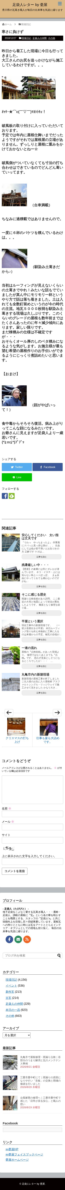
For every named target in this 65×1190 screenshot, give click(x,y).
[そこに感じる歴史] (11, 602)
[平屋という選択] (11, 629)
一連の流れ (29, 648)
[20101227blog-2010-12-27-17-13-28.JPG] (14, 405)
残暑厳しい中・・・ (35, 565)
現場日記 (26, 38)
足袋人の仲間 (39, 38)
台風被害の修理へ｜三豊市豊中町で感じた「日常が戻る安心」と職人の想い (40, 1101)
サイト (6, 834)
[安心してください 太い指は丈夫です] (11, 543)
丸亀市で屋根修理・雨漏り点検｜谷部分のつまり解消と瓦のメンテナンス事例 (40, 1060)
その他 (51, 38)
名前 (6, 808)
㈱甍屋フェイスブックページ (24, 1154)
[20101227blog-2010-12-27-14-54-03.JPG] (14, 205)
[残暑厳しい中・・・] (11, 572)
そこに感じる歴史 (34, 594)
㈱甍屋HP (12, 1149)
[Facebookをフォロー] (5, 496)
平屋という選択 (32, 621)
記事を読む (42, 557)
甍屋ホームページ (17, 1159)
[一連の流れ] (11, 655)
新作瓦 (10, 991)
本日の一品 (13, 1009)
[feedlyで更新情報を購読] (12, 496)
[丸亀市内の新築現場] (11, 682)
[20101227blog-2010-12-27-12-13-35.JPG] (14, 267)
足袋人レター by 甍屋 (29, 5)
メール (8, 821)
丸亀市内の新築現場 (35, 674)
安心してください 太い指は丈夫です (40, 536)
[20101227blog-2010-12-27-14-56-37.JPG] (15, 98)
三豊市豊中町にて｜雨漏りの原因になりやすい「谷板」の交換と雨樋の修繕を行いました (40, 1080)
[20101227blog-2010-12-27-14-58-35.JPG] (42, 98)
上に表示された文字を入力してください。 (29, 856)
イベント (11, 985)
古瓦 (8, 997)
